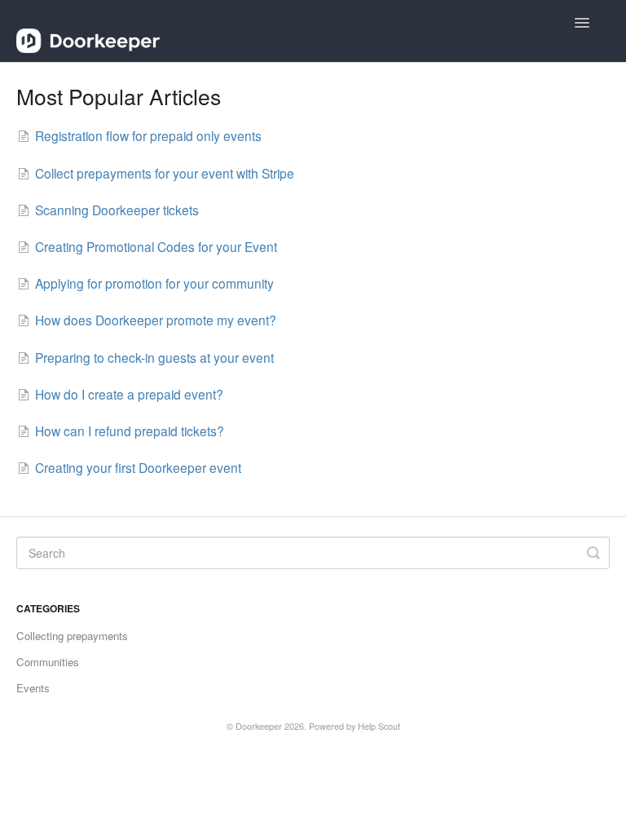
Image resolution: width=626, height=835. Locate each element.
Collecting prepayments (72, 635)
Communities (47, 661)
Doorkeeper (259, 726)
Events (33, 688)
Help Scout (379, 726)
